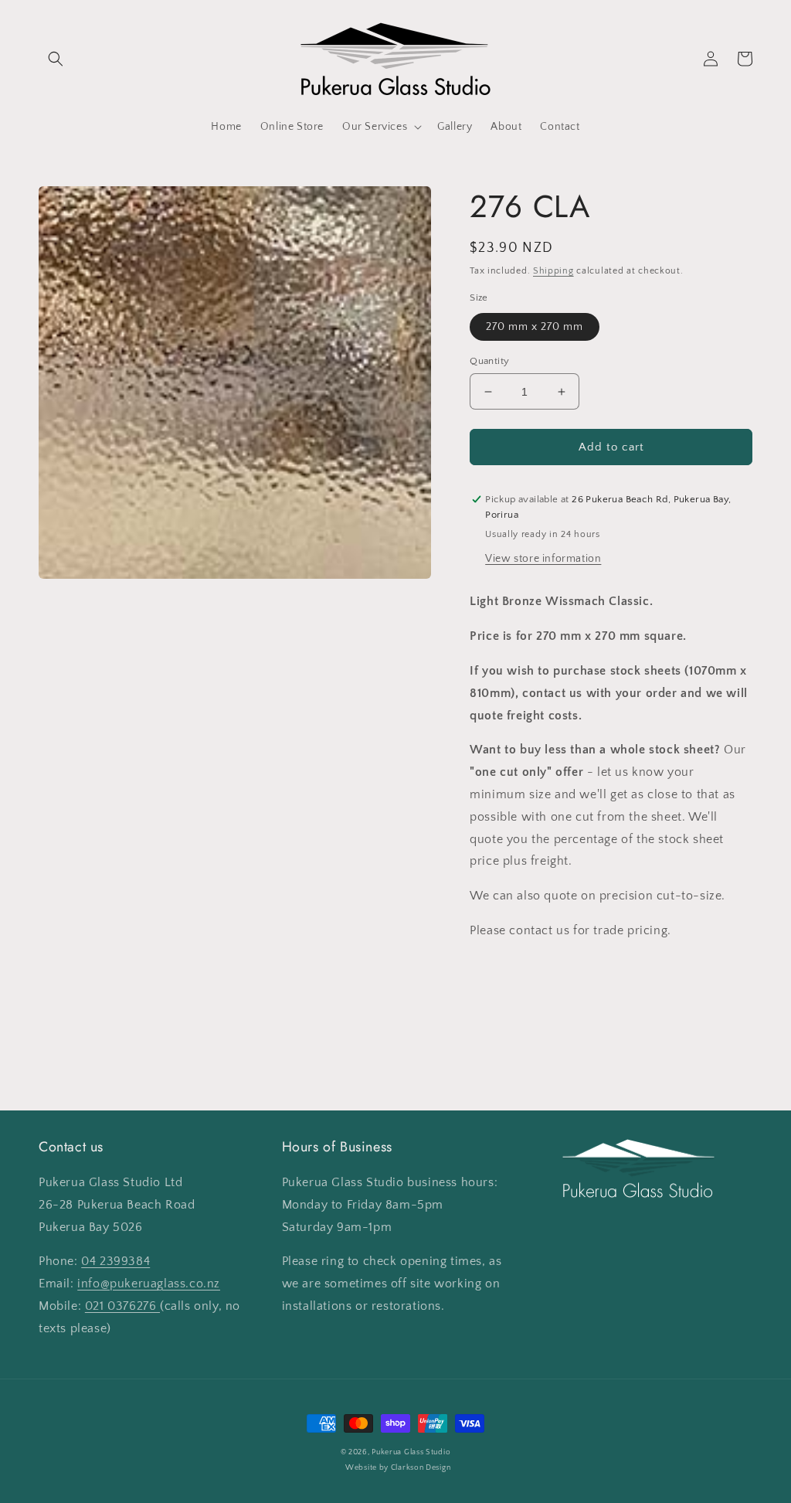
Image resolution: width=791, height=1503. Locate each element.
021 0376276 (122, 1306)
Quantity (489, 360)
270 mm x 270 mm (534, 327)
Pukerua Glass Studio (411, 1452)
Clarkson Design (421, 1468)
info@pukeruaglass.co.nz (148, 1283)
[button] (56, 59)
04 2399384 (115, 1261)
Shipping (553, 271)
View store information (543, 559)
